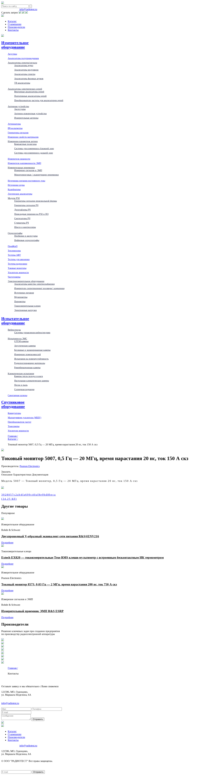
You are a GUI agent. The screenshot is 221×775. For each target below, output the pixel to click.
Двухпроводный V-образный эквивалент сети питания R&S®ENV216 (50, 536)
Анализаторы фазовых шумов (28, 78)
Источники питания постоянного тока (26, 180)
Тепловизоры (14, 250)
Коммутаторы (14, 413)
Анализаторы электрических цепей (25, 89)
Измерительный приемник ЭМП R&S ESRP (32, 611)
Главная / (13, 436)
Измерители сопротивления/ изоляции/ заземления (39, 288)
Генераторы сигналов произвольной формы (35, 201)
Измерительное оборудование (15, 45)
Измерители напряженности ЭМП (24, 163)
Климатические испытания (21, 373)
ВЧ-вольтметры (15, 128)
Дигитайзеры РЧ (22, 209)
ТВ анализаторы (22, 83)
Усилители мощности (18, 272)
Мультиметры (20, 297)
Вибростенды (14, 329)
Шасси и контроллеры (25, 227)
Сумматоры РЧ (21, 222)
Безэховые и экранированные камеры (32, 350)
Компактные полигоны (25, 144)
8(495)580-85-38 (10, 9)
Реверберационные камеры (27, 367)
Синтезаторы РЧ (22, 218)
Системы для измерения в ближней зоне (34, 148)
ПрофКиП (12, 246)
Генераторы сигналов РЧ (26, 205)
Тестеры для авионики (19, 259)
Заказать (6, 471)
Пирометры (19, 301)
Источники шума (16, 185)
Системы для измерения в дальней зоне (33, 153)
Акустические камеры (25, 345)
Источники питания (24, 292)
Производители (16, 27)
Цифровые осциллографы (26, 240)
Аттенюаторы (14, 124)
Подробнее (7, 542)
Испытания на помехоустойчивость (31, 358)
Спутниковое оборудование (13, 404)
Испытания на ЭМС (17, 338)
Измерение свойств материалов (23, 137)
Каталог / (13, 439)
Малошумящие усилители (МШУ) (24, 417)
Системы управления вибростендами (32, 332)
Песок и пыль (21, 385)
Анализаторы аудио (23, 65)
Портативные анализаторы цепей (30, 96)
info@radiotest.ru (28, 9)
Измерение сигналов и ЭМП (28, 170)
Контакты (13, 30)
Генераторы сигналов (18, 132)
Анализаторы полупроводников (23, 58)
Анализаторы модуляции (26, 69)
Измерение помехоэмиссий (27, 354)
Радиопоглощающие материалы (29, 363)
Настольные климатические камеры (31, 380)
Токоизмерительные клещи (27, 306)
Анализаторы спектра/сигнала (22, 62)
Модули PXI (14, 198)
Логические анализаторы (20, 193)
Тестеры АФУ (14, 255)
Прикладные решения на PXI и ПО (31, 214)
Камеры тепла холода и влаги (28, 376)
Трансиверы (13, 426)
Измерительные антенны (26, 118)
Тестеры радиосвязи (17, 263)
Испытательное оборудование (15, 321)
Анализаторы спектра (24, 74)
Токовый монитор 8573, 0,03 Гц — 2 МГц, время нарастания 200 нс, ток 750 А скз (59, 584)
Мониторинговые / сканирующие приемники (36, 174)
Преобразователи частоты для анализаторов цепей (38, 100)
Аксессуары (20, 109)
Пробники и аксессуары (26, 236)
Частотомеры (14, 277)
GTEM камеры (21, 341)
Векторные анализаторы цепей (29, 91)
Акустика (12, 54)
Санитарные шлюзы (17, 395)
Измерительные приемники (21, 167)
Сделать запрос (9, 12)
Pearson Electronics (30, 466)
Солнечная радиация (24, 389)
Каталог (12, 21)
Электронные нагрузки (25, 310)
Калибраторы (14, 189)
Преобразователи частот (19, 422)
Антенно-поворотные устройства (30, 113)
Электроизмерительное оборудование (26, 281)
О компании (14, 24)
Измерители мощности (19, 159)
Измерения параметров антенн (23, 141)
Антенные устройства (18, 106)
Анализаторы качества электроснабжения (34, 284)
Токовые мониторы (17, 268)
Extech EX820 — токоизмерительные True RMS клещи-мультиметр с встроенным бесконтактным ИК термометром (82, 557)
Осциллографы (15, 233)
